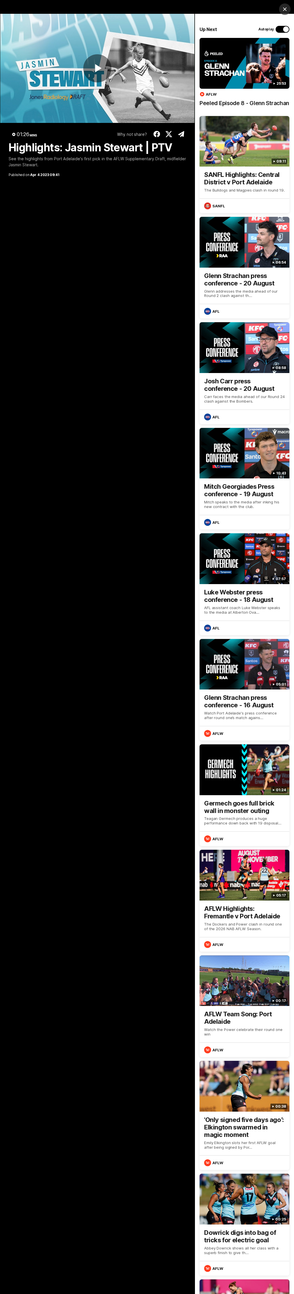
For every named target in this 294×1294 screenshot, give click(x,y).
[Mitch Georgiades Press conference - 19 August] (244, 479)
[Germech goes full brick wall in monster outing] (244, 795)
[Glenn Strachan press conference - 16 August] (244, 690)
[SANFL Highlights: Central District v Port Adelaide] (244, 164)
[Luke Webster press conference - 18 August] (244, 584)
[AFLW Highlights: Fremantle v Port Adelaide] (244, 900)
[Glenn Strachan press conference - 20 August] (244, 267)
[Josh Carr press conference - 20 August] (244, 373)
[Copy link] (181, 134)
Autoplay (266, 29)
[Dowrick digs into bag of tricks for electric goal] (244, 1224)
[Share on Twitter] (169, 134)
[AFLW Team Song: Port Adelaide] (244, 1006)
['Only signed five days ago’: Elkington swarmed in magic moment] (244, 1115)
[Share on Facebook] (156, 134)
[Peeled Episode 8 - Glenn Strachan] (244, 75)
